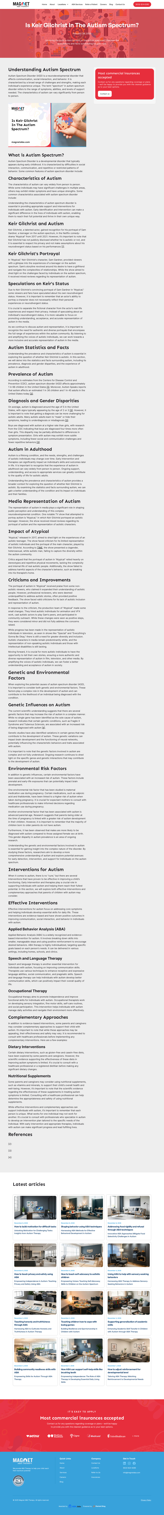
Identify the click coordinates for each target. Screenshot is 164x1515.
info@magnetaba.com (131, 1473)
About (52, 4)
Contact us (104, 94)
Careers (103, 4)
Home (44, 4)
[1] (62, 246)
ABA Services (77, 4)
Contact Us (120, 4)
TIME (40, 547)
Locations (95, 1468)
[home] (21, 4)
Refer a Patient (91, 4)
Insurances (95, 1477)
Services (63, 1472)
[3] (31, 393)
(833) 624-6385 (142, 4)
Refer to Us (95, 1472)
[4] (43, 727)
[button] (63, 4)
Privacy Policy (146, 1500)
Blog (111, 4)
